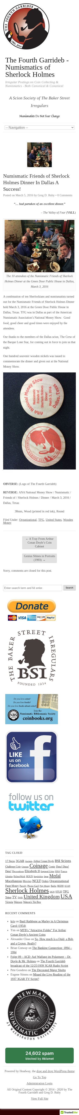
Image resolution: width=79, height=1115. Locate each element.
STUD (58, 891)
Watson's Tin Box (32, 902)
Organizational (28, 519)
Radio (53, 886)
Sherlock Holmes (27, 890)
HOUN (29, 876)
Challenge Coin (13, 866)
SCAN (67, 886)
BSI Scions (63, 861)
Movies (27, 881)
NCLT (36, 881)
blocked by (44, 1057)
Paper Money (12, 885)
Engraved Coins (47, 871)
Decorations (18, 871)
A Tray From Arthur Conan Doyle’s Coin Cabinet (39, 542)
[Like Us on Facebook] (31, 782)
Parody (23, 886)
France (64, 871)
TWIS (20, 897)
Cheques (25, 867)
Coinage (38, 866)
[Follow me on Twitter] (31, 841)
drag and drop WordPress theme (55, 1071)
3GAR (20, 861)
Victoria (9, 902)
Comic (52, 866)
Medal (55, 875)
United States (54, 519)
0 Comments (64, 195)
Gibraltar (9, 876)
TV (14, 897)
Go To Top (39, 1077)
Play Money (45, 886)
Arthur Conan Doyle (43, 861)
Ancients (28, 861)
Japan (46, 876)
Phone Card (33, 886)
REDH (60, 886)
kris (13, 921)
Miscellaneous (13, 881)
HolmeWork (19, 876)
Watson (18, 902)
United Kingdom (42, 896)
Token (8, 897)
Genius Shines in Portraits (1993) (39, 558)
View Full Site (39, 1098)
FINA (57, 871)
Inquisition (38, 876)
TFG (41, 519)
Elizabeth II (32, 871)
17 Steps (10, 861)
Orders (45, 881)
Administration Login (39, 1083)
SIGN (52, 892)
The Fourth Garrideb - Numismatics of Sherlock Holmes (37, 67)
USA (66, 896)
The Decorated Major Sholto (49, 970)
